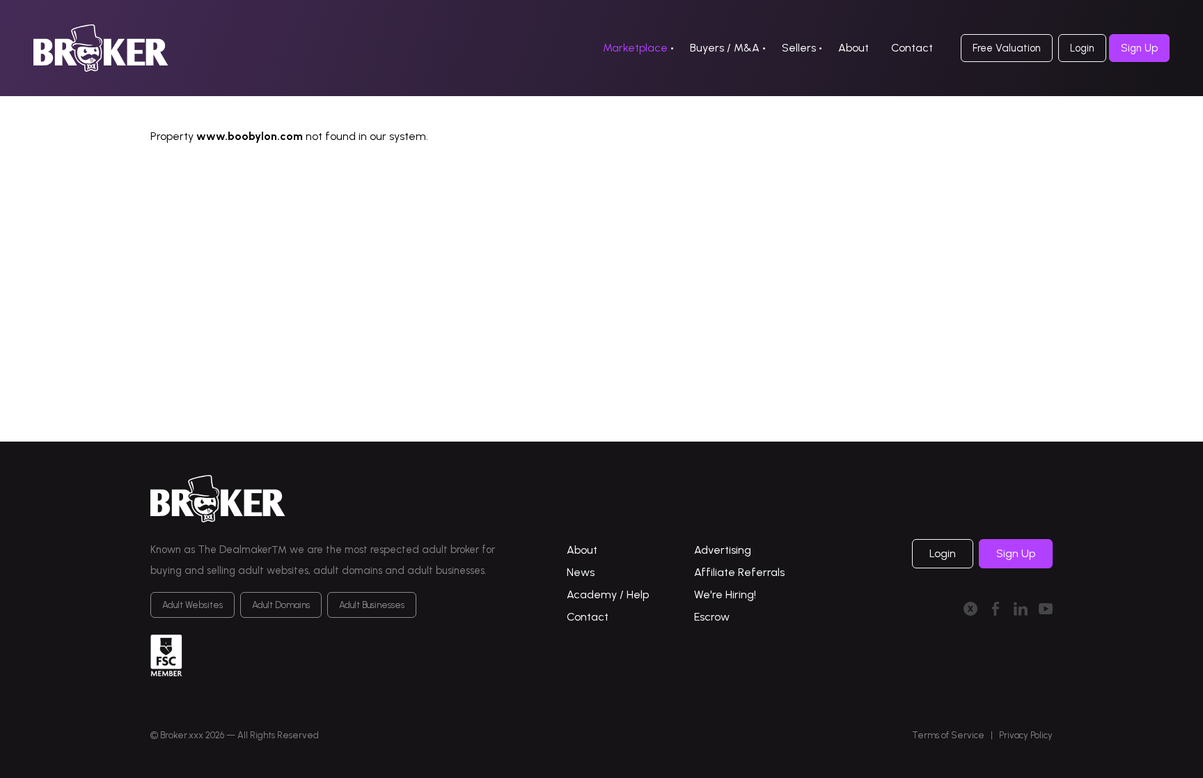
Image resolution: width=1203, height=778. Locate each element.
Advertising (722, 550)
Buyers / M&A (725, 47)
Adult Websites (192, 605)
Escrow (712, 616)
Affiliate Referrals (739, 572)
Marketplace (635, 47)
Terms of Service (948, 735)
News (581, 572)
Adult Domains (281, 605)
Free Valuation (1007, 48)
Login (1082, 48)
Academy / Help (608, 594)
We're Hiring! (725, 594)
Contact (912, 47)
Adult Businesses (371, 605)
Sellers (799, 47)
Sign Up (1139, 48)
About (853, 47)
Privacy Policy (1026, 735)
